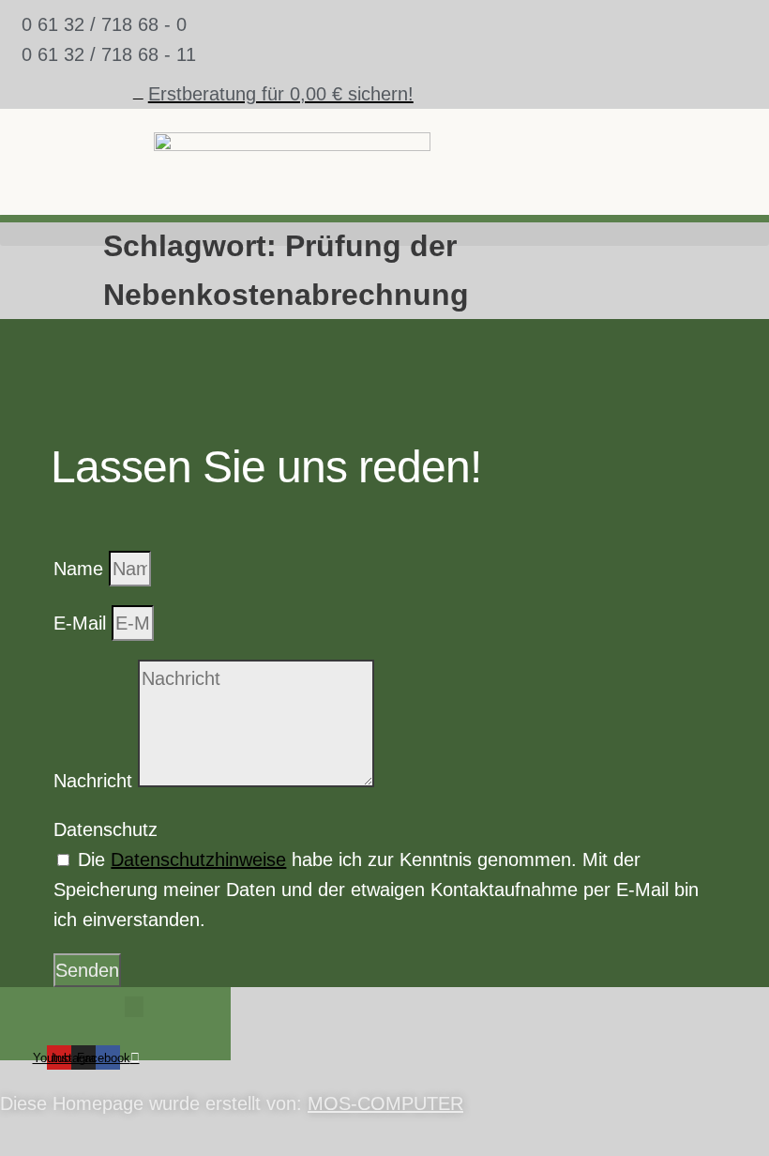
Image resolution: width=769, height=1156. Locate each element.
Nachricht (95, 780)
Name (81, 568)
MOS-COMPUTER (385, 1103)
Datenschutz (105, 829)
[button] (134, 1007)
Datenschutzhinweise (198, 859)
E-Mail (82, 623)
